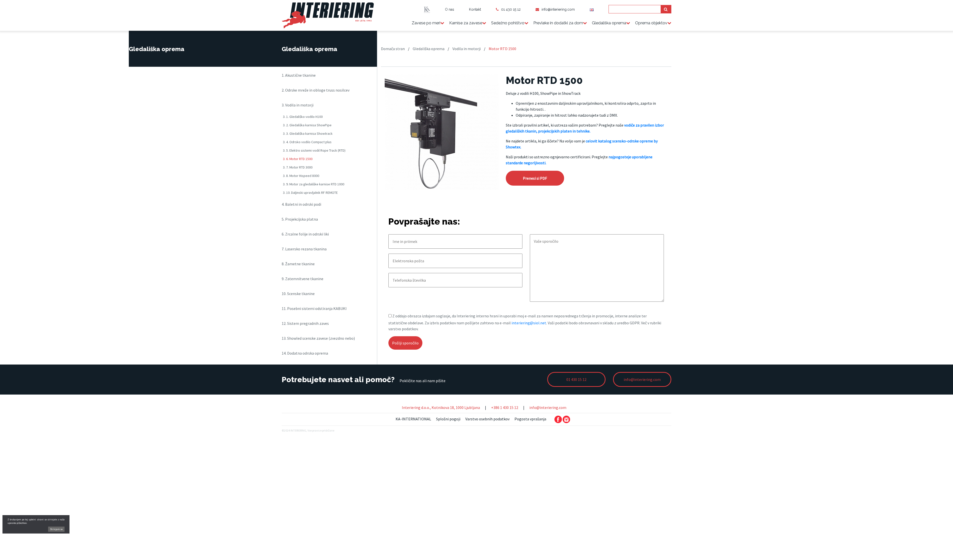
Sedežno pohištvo (507, 23)
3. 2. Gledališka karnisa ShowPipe (307, 125)
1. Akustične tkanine (299, 75)
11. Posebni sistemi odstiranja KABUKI (314, 308)
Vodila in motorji (466, 48)
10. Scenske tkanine (298, 293)
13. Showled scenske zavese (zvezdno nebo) (318, 338)
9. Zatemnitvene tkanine (302, 278)
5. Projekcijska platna (300, 219)
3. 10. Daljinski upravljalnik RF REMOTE (310, 192)
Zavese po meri (426, 23)
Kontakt (475, 9)
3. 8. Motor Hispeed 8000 (301, 175)
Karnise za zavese (465, 23)
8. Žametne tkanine (298, 263)
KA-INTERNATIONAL (413, 418)
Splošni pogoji (448, 418)
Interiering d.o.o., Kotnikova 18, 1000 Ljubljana (441, 407)
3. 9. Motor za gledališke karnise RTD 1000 (313, 184)
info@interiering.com (558, 9)
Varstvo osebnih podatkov (487, 418)
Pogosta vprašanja (530, 418)
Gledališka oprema (609, 23)
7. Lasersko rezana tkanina (304, 248)
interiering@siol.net (528, 322)
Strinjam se (56, 529)
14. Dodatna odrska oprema (305, 353)
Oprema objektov (651, 23)
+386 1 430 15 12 (504, 407)
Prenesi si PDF (535, 178)
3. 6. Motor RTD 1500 (297, 159)
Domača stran (393, 48)
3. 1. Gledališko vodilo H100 (303, 116)
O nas (449, 9)
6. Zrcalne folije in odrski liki (305, 234)
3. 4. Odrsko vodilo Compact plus (307, 142)
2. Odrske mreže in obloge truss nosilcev (315, 90)
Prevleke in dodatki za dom (558, 23)
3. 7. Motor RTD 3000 (297, 167)
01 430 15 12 (511, 9)
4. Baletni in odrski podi (301, 204)
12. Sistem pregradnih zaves (305, 323)
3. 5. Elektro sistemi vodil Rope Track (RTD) (314, 150)
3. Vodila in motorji (297, 104)
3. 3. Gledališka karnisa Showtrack (308, 133)
